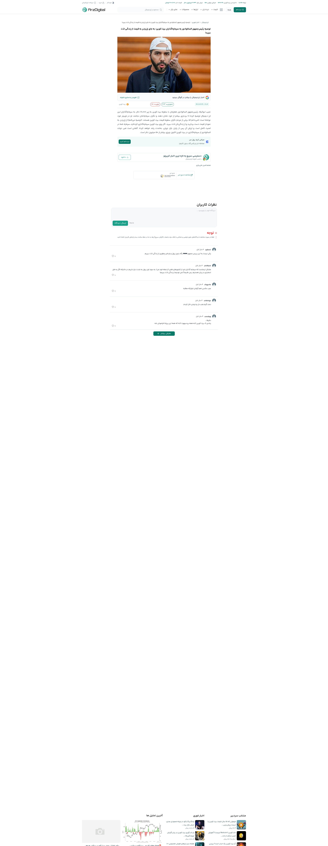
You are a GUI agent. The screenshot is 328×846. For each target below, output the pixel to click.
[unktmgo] (214, 300)
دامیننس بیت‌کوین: (230, 3)
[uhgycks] (214, 284)
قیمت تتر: (178, 3)
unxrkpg (207, 316)
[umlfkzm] (214, 266)
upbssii (208, 249)
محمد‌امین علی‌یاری (203, 165)
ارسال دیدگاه (120, 223)
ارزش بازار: (199, 3)
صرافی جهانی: (211, 3)
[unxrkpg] (214, 316)
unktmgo (207, 300)
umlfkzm (207, 265)
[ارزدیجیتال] (94, 9)
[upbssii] (214, 250)
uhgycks (207, 284)
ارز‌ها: (244, 3)
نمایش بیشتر (166, 333)
